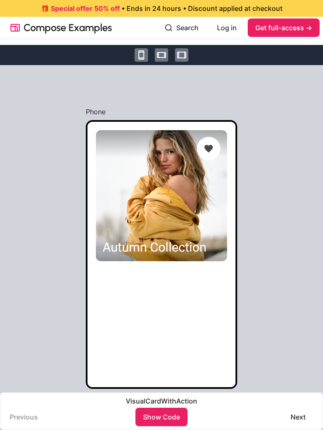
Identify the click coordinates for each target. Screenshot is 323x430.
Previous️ (24, 417)
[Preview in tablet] (181, 55)
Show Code (161, 417)
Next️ (298, 417)
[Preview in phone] (141, 55)
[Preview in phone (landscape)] (161, 55)
